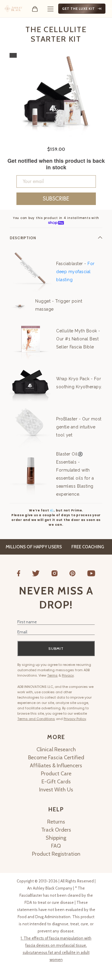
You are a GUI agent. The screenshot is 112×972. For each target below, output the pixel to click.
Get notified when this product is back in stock (56, 164)
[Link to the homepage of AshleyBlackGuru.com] (13, 8)
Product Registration (56, 854)
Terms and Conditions (36, 718)
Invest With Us (56, 789)
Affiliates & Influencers (56, 765)
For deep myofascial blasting (75, 271)
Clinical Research (56, 749)
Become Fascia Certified (56, 757)
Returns (56, 821)
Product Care (56, 773)
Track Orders (56, 830)
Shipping (56, 838)
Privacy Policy (75, 718)
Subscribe (56, 198)
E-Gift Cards (56, 781)
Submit (56, 648)
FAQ (56, 846)
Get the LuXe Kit (78, 9)
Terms (52, 675)
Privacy (68, 675)
